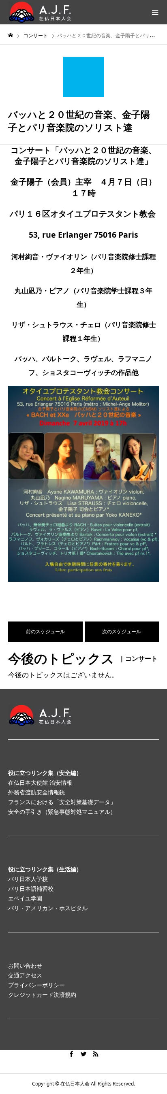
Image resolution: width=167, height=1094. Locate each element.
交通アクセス (25, 975)
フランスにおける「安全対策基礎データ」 (62, 802)
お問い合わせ (25, 965)
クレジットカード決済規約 (42, 994)
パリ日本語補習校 (31, 888)
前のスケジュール (45, 631)
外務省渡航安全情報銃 (36, 792)
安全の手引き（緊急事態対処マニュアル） (62, 811)
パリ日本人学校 (28, 879)
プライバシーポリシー (36, 985)
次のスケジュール (121, 631)
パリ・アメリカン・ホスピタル (48, 908)
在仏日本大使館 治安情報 (40, 782)
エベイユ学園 (25, 898)
